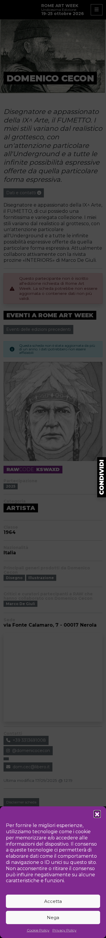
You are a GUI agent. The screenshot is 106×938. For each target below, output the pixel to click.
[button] (97, 814)
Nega (53, 917)
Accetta (53, 901)
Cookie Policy (38, 930)
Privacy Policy (64, 930)
